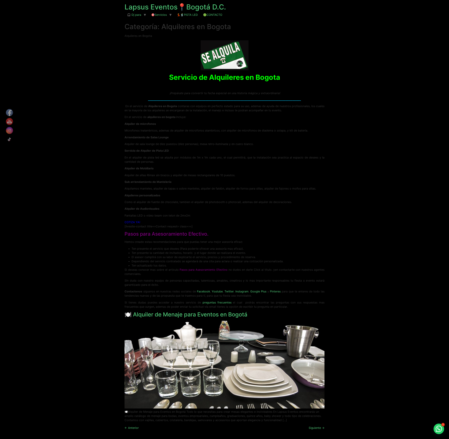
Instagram (242, 291)
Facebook (203, 291)
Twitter (229, 291)
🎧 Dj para (134, 14)
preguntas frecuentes (217, 302)
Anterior (132, 428)
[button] (439, 429)
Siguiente (316, 428)
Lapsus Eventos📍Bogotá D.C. (175, 7)
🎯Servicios (159, 14)
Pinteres (275, 291)
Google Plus (258, 291)
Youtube (217, 291)
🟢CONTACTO (212, 14)
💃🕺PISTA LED (187, 14)
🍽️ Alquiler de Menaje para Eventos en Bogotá (186, 314)
